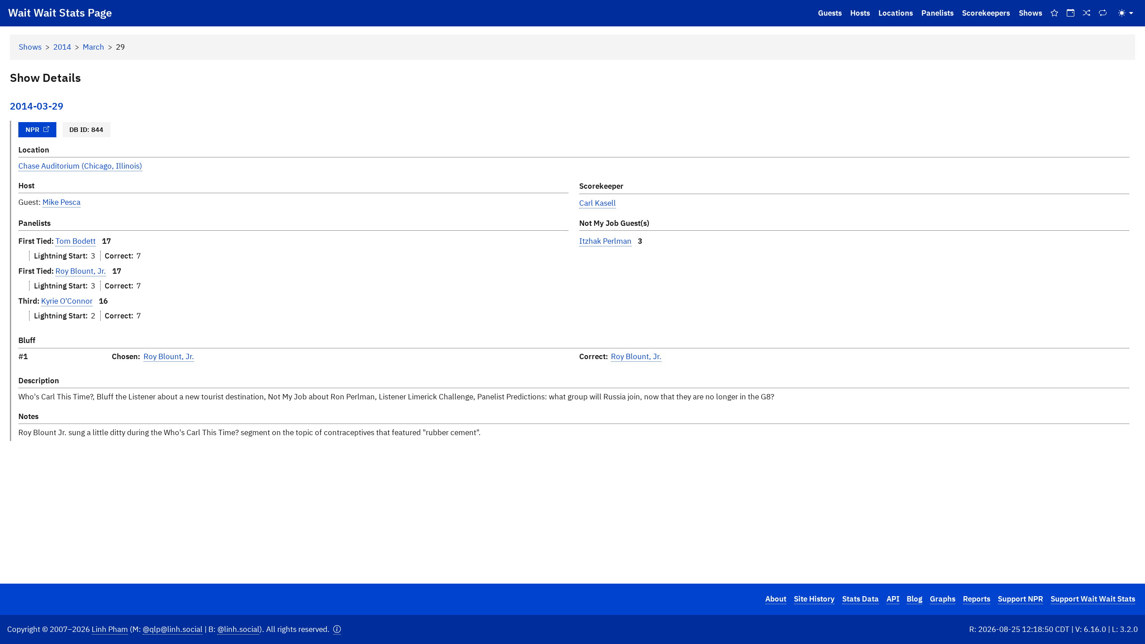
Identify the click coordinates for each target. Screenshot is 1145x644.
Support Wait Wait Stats (1093, 599)
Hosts (860, 13)
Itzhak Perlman (605, 241)
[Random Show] (1087, 13)
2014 (62, 47)
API (892, 599)
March (93, 47)
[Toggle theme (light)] (1126, 13)
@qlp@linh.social (173, 629)
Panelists (937, 13)
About (775, 599)
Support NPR (1020, 599)
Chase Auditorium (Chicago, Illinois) (80, 166)
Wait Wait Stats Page (60, 12)
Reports (976, 599)
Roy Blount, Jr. (80, 271)
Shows (1030, 13)
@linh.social (238, 629)
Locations (895, 13)
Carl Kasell (597, 203)
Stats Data (860, 599)
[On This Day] (1070, 13)
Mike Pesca (61, 202)
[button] (337, 629)
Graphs (942, 599)
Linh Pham (110, 629)
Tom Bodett (75, 241)
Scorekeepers (986, 13)
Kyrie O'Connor (67, 301)
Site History (814, 599)
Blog (914, 599)
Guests (830, 13)
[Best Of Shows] (1054, 13)
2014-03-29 (37, 106)
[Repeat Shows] (1103, 13)
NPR (32, 129)
